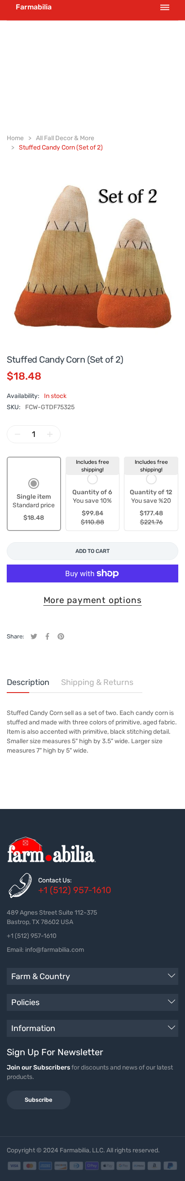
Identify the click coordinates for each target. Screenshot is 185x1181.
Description (28, 682)
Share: (15, 636)
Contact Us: (55, 880)
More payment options (93, 600)
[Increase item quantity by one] (50, 434)
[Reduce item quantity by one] (17, 434)
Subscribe (39, 1099)
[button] (34, 500)
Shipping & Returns (97, 682)
